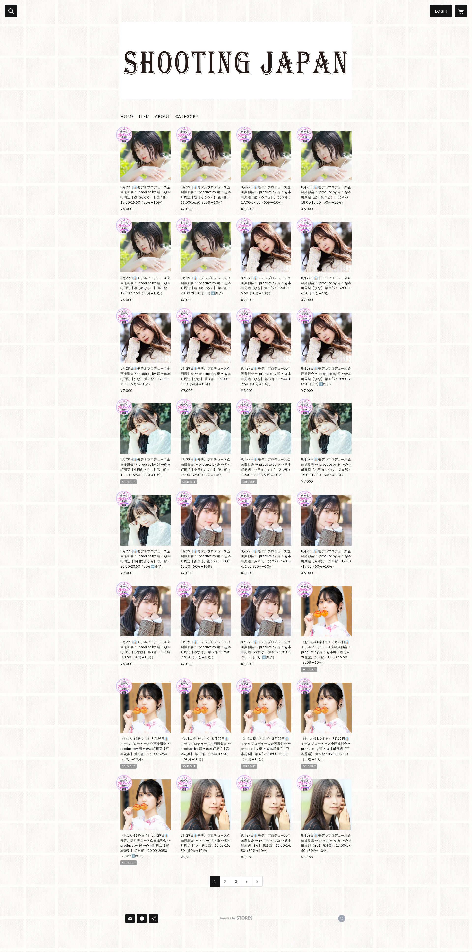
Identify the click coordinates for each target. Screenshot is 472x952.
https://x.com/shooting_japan (341, 918)
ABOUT (162, 116)
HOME (127, 116)
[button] (441, 11)
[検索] (11, 11)
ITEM (144, 116)
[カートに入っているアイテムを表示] (461, 11)
